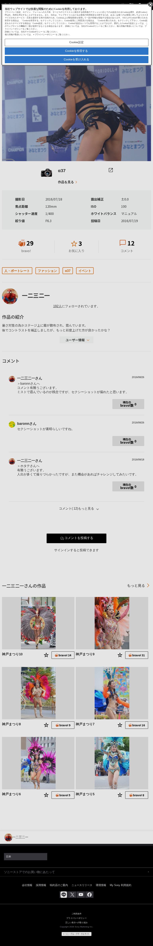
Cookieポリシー (36, 32)
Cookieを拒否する (76, 50)
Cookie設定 (76, 42)
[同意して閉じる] (150, 4)
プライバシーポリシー (45, 34)
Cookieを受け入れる (76, 59)
